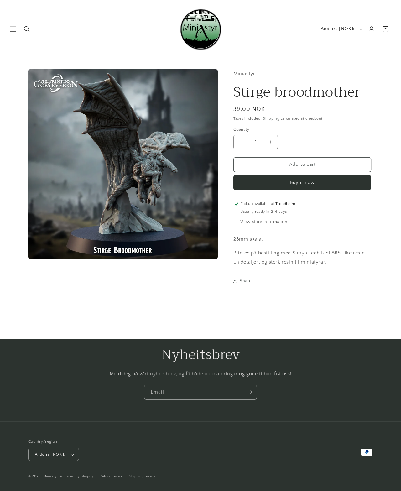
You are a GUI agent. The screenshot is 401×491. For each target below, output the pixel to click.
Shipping (271, 119)
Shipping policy (142, 476)
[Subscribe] (250, 392)
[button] (13, 29)
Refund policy (111, 476)
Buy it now (302, 182)
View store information (263, 221)
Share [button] (246, 281)
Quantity (241, 129)
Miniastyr (50, 476)
